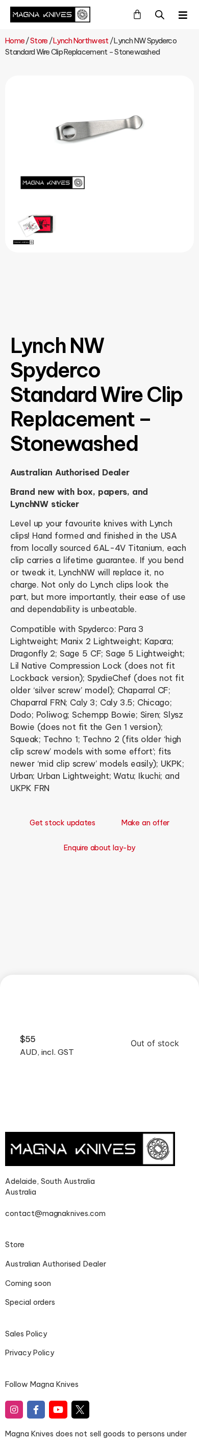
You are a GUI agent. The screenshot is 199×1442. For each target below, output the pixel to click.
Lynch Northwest (80, 40)
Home (14, 40)
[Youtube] (58, 1410)
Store (38, 40)
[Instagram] (14, 1410)
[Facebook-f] (36, 1410)
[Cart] (137, 14)
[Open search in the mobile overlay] (160, 14)
